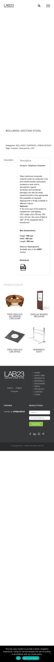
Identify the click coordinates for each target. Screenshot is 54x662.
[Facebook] (30, 434)
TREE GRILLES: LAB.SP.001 (15, 351)
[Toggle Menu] (48, 6)
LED (32, 148)
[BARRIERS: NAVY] (39, 335)
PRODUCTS (39, 378)
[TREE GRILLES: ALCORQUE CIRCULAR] (15, 300)
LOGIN (37, 394)
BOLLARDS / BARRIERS (26, 145)
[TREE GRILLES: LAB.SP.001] (15, 335)
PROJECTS (39, 389)
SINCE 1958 (39, 375)
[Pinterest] (43, 434)
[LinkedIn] (34, 434)
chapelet (14, 148)
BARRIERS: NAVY (39, 351)
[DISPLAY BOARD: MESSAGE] (39, 300)
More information (30, 658)
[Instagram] (39, 434)
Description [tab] (8, 160)
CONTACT (38, 392)
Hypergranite (24, 148)
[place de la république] (27, 76)
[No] (50, 654)
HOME (37, 373)
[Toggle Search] (39, 5)
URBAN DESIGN (44, 145)
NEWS (37, 386)
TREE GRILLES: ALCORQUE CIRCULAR (15, 316)
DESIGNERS (39, 384)
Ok (18, 658)
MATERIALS (39, 381)
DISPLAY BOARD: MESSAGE (39, 315)
